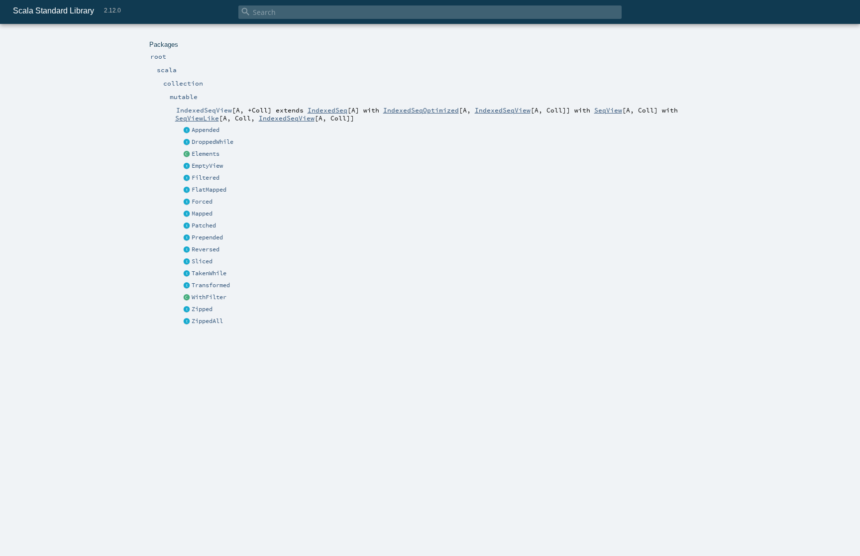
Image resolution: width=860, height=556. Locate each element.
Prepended (207, 237)
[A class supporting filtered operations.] (187, 298)
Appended (205, 129)
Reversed (205, 249)
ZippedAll (207, 321)
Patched (204, 225)
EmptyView (207, 165)
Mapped (202, 213)
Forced (202, 201)
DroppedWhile (212, 141)
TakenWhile (209, 273)
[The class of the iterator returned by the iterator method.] (187, 154)
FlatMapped (209, 189)
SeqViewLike (197, 118)
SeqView (608, 110)
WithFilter (209, 297)
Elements (205, 153)
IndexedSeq (327, 110)
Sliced (202, 261)
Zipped (202, 309)
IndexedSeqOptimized (421, 110)
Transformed (211, 285)
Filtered (205, 177)
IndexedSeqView (503, 110)
